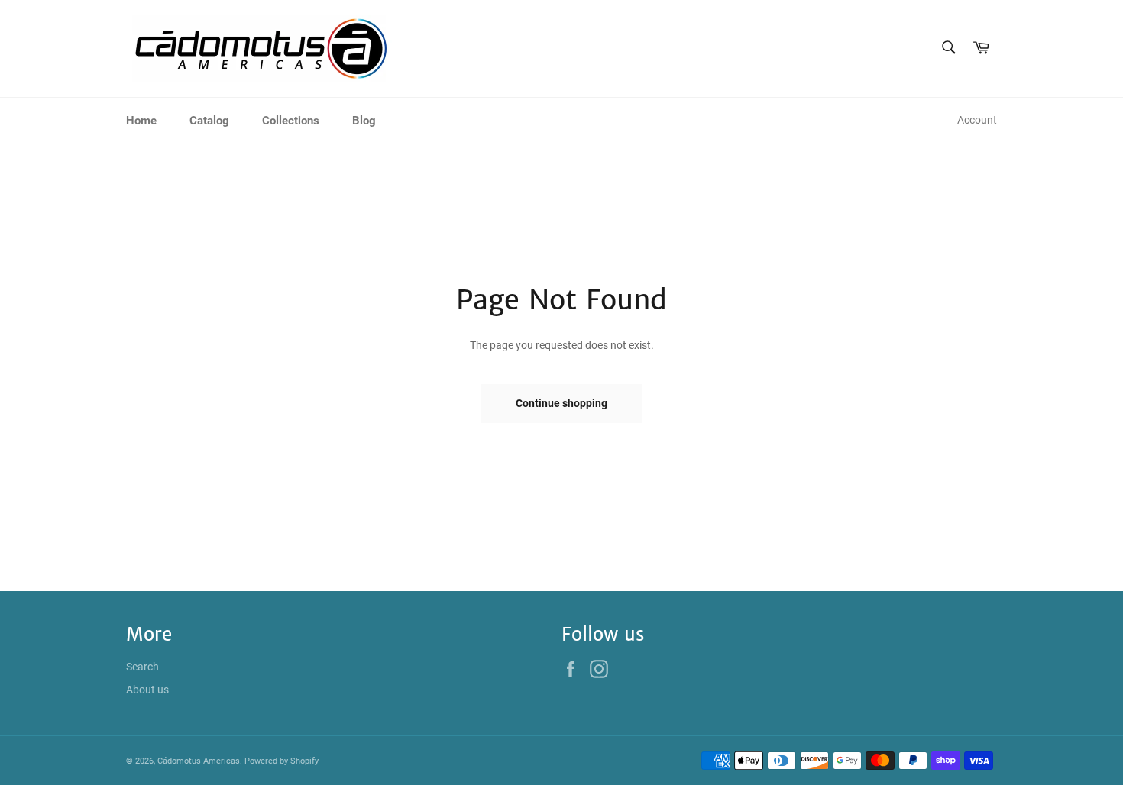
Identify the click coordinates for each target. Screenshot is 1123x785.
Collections (290, 121)
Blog (364, 121)
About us (147, 689)
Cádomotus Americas (198, 761)
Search (142, 667)
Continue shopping (561, 403)
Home (141, 121)
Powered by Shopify (281, 761)
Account (977, 120)
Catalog (209, 121)
